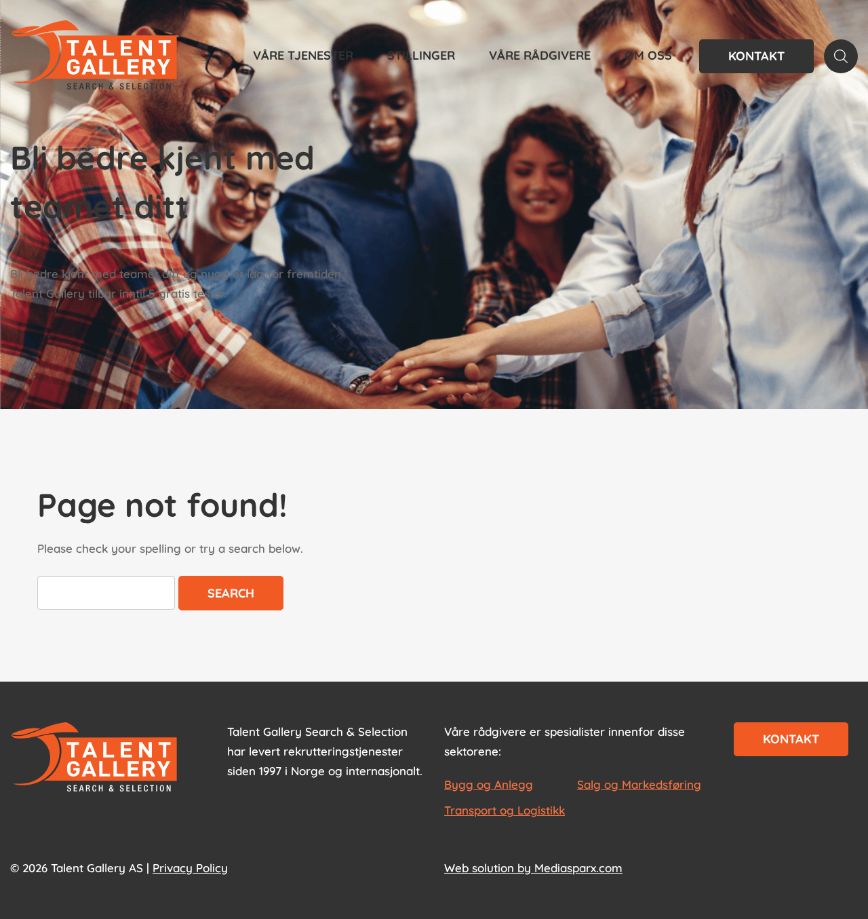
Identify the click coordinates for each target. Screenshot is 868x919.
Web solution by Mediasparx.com (533, 868)
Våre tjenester (303, 55)
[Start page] (94, 758)
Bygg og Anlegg (488, 784)
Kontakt (756, 56)
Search (231, 593)
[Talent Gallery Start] (94, 56)
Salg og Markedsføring (639, 784)
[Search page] (841, 56)
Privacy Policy (190, 868)
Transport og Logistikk (504, 810)
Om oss (648, 55)
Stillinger (421, 55)
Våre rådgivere (540, 55)
